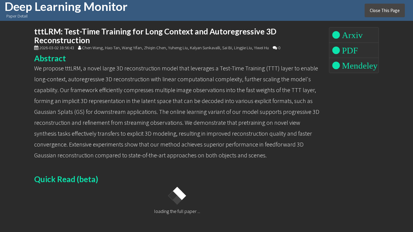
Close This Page (385, 10)
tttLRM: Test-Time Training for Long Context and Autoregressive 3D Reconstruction (155, 36)
